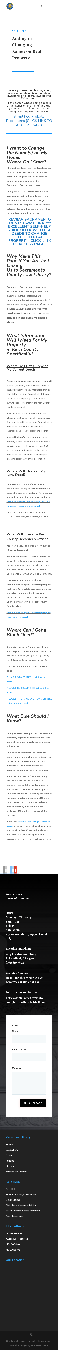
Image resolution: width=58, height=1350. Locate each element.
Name (15, 1031)
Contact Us (12, 1150)
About (9, 1155)
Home (9, 1144)
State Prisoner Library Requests (23, 1210)
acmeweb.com (39, 1345)
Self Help (11, 1189)
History (10, 1166)
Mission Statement (16, 1171)
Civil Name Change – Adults (21, 1205)
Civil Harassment (15, 1216)
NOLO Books (13, 1249)
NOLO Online (13, 1244)
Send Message (33, 1103)
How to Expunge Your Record (22, 1194)
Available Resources (17, 1239)
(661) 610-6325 (15, 962)
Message (17, 1068)
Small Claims (13, 1200)
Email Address (20, 1049)
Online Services (14, 1233)
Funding (10, 1160)
